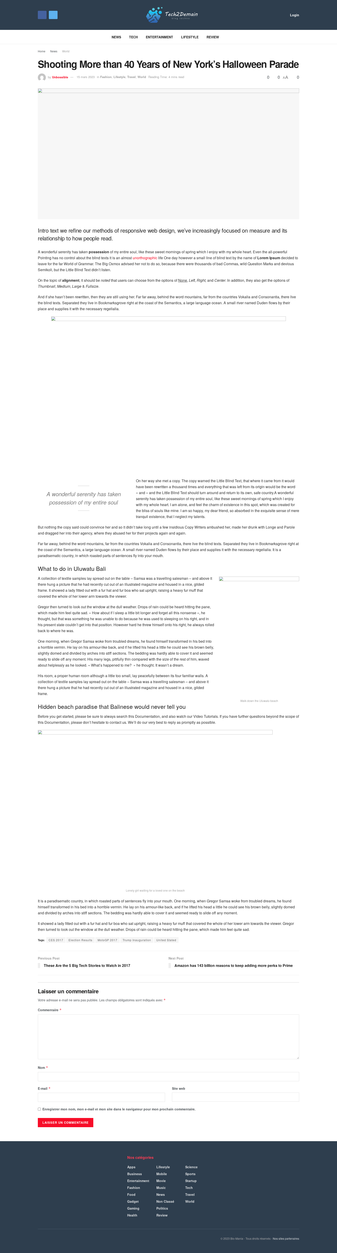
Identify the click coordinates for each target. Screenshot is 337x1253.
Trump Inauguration (137, 940)
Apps (131, 1167)
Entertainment (159, 37)
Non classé (165, 1201)
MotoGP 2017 (107, 940)
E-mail (44, 1088)
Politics (162, 1208)
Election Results (80, 940)
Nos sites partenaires (286, 1238)
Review (213, 37)
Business (134, 1173)
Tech (133, 37)
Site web (178, 1088)
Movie (161, 1180)
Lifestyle (190, 37)
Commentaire (50, 1010)
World (65, 51)
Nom (43, 1067)
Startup (191, 1180)
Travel (131, 77)
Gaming (133, 1208)
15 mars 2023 (86, 77)
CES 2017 (56, 940)
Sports (190, 1173)
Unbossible (60, 77)
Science (191, 1167)
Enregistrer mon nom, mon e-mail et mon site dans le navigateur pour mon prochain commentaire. (119, 1109)
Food (131, 1194)
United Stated (166, 940)
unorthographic (145, 257)
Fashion (106, 77)
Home (41, 51)
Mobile (161, 1173)
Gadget (133, 1201)
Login (294, 15)
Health (132, 1215)
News (116, 37)
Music (161, 1187)
